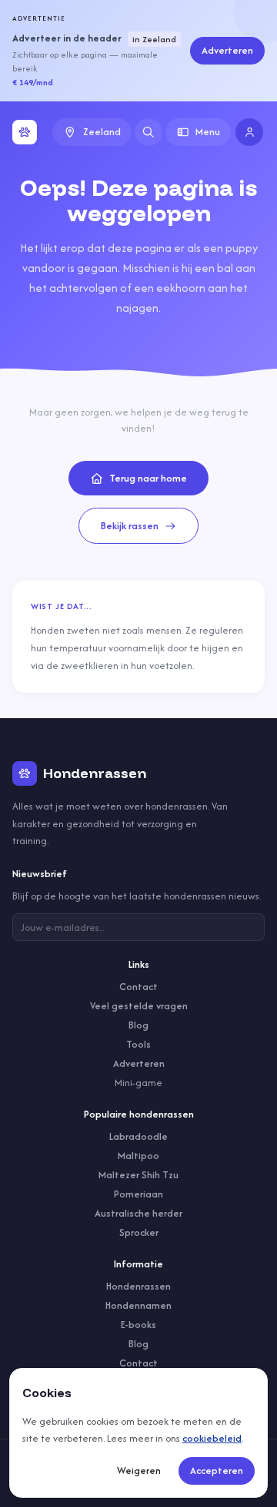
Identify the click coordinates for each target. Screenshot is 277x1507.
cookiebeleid (212, 1438)
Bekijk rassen (130, 525)
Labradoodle (138, 1136)
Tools (138, 1044)
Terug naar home (148, 478)
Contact (138, 986)
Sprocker (139, 1232)
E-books (138, 1324)
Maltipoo (138, 1155)
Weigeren (139, 1470)
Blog (138, 1025)
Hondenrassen (138, 1286)
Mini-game (138, 1082)
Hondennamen (138, 1305)
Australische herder (138, 1213)
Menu (207, 131)
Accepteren (216, 1470)
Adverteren (227, 50)
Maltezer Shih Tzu (138, 1175)
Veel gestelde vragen (139, 1006)
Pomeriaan (138, 1194)
